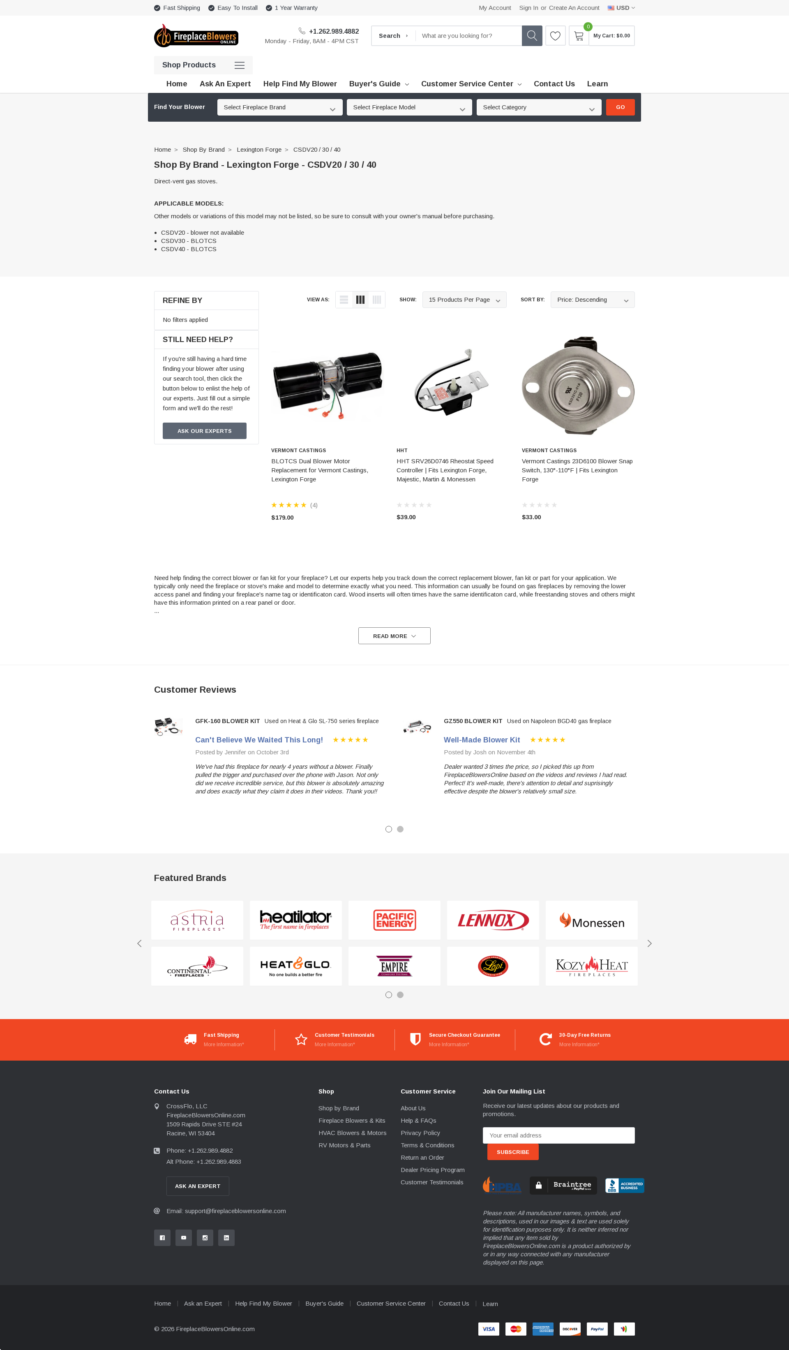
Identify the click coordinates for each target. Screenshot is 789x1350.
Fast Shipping (181, 7)
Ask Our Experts (205, 431)
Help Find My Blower (263, 1303)
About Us (413, 1108)
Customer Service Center (467, 84)
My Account (495, 7)
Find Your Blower (179, 107)
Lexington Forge (259, 149)
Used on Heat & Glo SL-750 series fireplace (322, 721)
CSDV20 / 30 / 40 (316, 149)
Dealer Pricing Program (433, 1169)
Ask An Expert (198, 1186)
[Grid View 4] (377, 299)
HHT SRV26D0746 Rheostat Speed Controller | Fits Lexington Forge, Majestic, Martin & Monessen (445, 470)
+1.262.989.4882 (333, 31)
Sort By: (533, 300)
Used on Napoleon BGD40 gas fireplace (559, 721)
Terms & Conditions (427, 1145)
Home (162, 149)
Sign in (528, 7)
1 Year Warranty (296, 7)
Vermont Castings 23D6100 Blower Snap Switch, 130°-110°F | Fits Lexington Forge (577, 470)
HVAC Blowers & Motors (352, 1132)
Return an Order (422, 1157)
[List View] (344, 299)
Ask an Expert (203, 1303)
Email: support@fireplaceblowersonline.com (226, 1210)
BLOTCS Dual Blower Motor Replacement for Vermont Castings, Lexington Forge (319, 470)
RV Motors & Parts (344, 1145)
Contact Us (454, 1303)
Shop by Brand (204, 149)
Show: (408, 300)
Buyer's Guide (375, 84)
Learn (490, 1303)
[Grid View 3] (360, 299)
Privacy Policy (421, 1132)
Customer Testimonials (432, 1182)
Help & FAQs (418, 1120)
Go (620, 107)
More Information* (224, 1044)
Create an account (574, 7)
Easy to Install (237, 7)
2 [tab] (400, 829)
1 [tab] (388, 829)
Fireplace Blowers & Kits (351, 1120)
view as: (318, 300)
